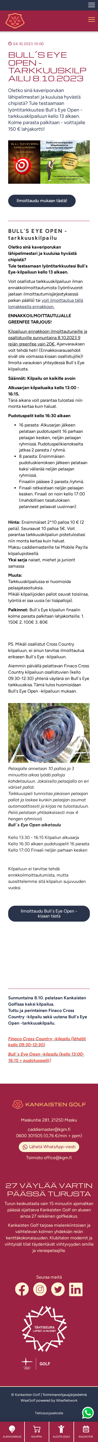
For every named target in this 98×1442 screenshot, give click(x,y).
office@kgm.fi (58, 1157)
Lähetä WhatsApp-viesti (52, 1146)
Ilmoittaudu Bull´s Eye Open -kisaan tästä (49, 913)
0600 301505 (30, 1135)
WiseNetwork (66, 1400)
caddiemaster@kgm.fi (49, 1129)
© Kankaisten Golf (25, 1395)
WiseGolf (28, 1400)
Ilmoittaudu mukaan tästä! (42, 200)
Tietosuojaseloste (49, 1413)
